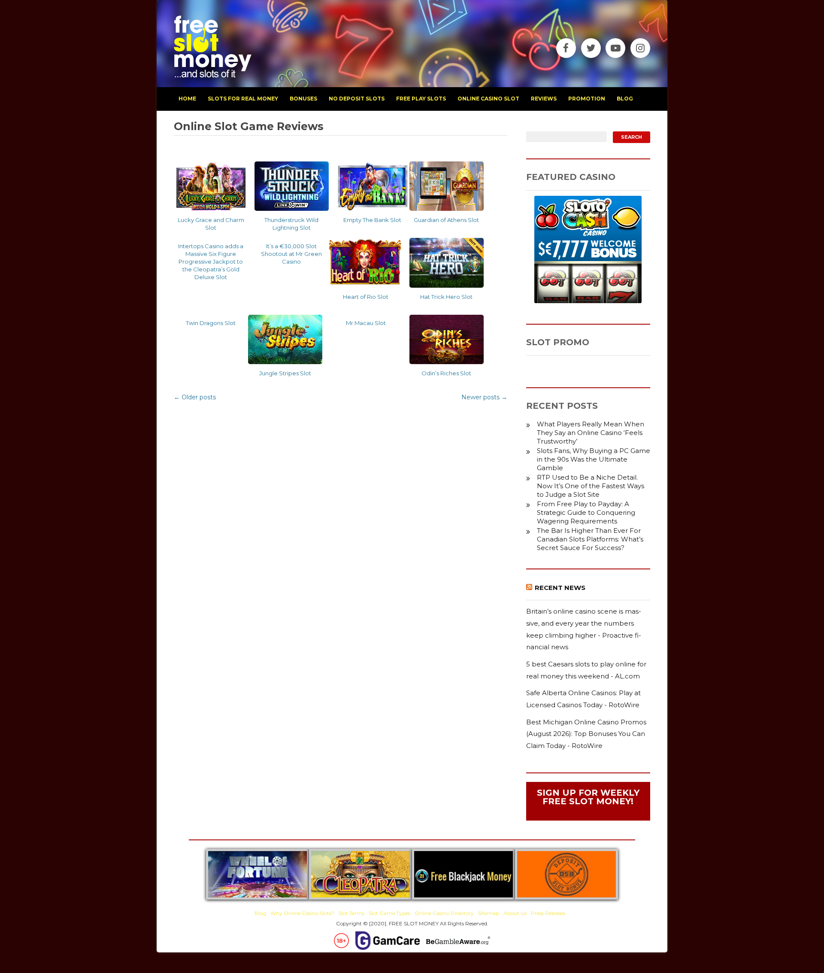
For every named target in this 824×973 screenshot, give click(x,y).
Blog (260, 913)
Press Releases (548, 913)
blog (625, 98)
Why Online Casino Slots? (302, 913)
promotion (586, 98)
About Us (515, 913)
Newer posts (484, 397)
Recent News (560, 588)
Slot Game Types (389, 913)
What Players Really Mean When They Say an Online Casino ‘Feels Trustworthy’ (590, 432)
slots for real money (243, 98)
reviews (544, 98)
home (187, 98)
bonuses (303, 98)
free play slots (421, 98)
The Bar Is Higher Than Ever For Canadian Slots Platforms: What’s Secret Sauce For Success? (590, 539)
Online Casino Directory (444, 913)
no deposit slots (357, 98)
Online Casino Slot (488, 98)
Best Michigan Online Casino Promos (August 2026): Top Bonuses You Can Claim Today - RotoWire (586, 734)
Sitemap (488, 913)
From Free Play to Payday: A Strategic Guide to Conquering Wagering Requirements (586, 512)
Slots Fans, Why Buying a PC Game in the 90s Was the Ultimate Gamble (593, 459)
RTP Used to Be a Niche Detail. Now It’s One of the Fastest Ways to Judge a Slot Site (590, 486)
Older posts (195, 397)
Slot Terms (351, 913)
